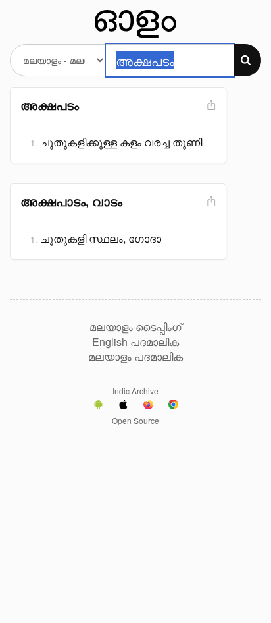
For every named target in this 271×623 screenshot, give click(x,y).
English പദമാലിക (135, 342)
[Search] (247, 60)
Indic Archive (135, 390)
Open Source (135, 420)
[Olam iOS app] (123, 406)
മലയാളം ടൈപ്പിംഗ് (135, 327)
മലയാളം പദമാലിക (135, 356)
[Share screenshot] (210, 105)
